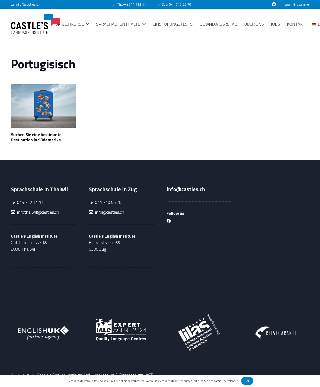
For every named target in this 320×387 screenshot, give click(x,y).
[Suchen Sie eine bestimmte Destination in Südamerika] (43, 105)
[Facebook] (273, 4)
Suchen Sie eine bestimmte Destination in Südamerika (36, 137)
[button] (87, 24)
